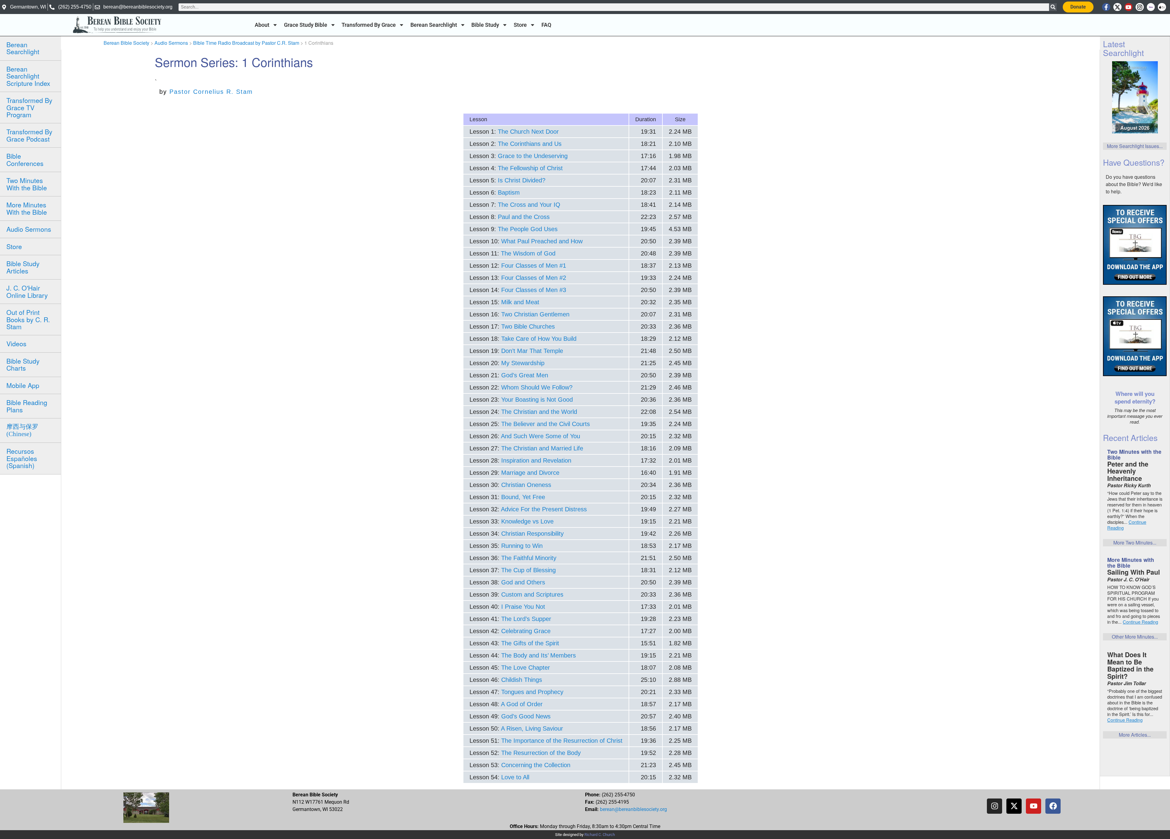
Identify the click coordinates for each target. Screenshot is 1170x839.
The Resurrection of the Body (541, 752)
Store (520, 25)
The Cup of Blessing (528, 570)
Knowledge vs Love (527, 521)
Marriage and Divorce (530, 472)
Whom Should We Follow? (537, 387)
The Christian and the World (539, 411)
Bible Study (485, 25)
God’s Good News (526, 716)
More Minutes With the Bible (26, 208)
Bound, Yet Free (523, 497)
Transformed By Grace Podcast (29, 135)
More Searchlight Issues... (1135, 146)
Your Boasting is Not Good (537, 399)
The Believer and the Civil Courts (545, 424)
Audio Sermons (28, 229)
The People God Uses (528, 229)
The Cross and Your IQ (529, 204)
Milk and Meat (520, 302)
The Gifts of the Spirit (530, 643)
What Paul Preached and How (542, 241)
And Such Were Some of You (540, 436)
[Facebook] (1053, 806)
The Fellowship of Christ (530, 168)
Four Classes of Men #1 (533, 265)
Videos (16, 343)
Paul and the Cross (524, 216)
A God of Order (522, 704)
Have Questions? (1134, 162)
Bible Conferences (25, 159)
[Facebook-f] (1106, 7)
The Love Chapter (525, 667)
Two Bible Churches (528, 326)
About (262, 25)
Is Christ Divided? (521, 180)
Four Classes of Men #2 (533, 277)
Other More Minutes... (1135, 636)
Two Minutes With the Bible (26, 184)
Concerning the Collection (535, 765)
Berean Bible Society (126, 42)
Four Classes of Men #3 (533, 290)
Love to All (515, 777)
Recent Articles (1130, 437)
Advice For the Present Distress (544, 509)
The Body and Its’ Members (538, 655)
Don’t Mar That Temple (532, 350)
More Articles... (1135, 734)
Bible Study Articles (23, 267)
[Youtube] (1129, 7)
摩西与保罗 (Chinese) (22, 430)
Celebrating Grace (526, 631)
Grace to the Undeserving (533, 156)
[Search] (1053, 7)
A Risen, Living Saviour (532, 728)
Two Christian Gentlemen (535, 314)
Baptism (509, 192)
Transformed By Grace (369, 25)
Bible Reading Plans (26, 406)
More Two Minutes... (1134, 542)
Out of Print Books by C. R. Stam (28, 319)
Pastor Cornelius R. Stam (211, 91)
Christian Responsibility (532, 533)
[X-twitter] (1117, 7)
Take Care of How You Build (538, 338)
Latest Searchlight (1123, 48)
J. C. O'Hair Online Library (27, 291)
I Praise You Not (523, 606)
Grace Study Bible (305, 25)
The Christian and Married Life (542, 448)
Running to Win (522, 545)
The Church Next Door (528, 131)
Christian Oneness (526, 484)
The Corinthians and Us (530, 143)
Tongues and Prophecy (532, 692)
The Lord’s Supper (526, 618)
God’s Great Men (524, 375)
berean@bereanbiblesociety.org (633, 809)
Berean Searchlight (433, 25)
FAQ (546, 25)
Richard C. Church (599, 834)
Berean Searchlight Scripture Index (28, 76)
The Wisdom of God (528, 253)
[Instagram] (1140, 7)
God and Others (523, 582)
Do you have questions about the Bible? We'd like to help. (1134, 184)
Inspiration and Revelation (536, 460)
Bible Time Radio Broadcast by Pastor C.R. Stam (246, 42)
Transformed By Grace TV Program (29, 107)
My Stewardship (522, 363)
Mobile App (22, 385)
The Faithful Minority (528, 558)
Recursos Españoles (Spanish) (21, 458)
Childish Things (521, 679)
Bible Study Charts (23, 364)
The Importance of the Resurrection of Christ (561, 740)
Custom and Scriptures (532, 594)
